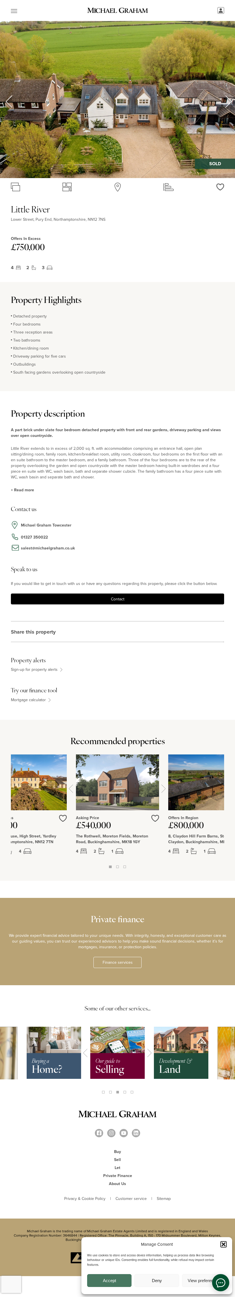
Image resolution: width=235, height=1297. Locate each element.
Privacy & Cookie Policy (84, 1198)
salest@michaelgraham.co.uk (48, 548)
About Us (117, 1183)
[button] (223, 1244)
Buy (117, 1151)
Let (117, 1167)
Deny (157, 1280)
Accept (109, 1280)
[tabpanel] (117, 809)
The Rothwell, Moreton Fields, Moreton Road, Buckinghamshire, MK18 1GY (112, 839)
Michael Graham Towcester (46, 525)
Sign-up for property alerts (35, 669)
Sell (117, 1159)
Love (155, 818)
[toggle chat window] (220, 1282)
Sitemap (164, 1198)
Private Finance (117, 1175)
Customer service (131, 1198)
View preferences (204, 1280)
